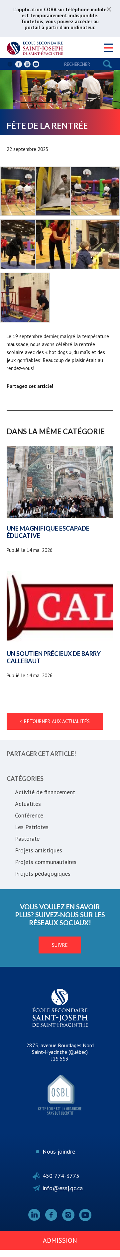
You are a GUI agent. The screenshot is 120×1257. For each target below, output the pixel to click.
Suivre (60, 945)
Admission (60, 1240)
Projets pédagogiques (42, 873)
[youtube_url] (36, 64)
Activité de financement (45, 792)
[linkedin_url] (10, 64)
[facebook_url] (18, 64)
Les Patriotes (32, 827)
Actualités (28, 804)
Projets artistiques (38, 850)
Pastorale (27, 838)
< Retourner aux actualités (55, 721)
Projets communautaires (45, 862)
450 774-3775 (61, 1176)
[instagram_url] (27, 64)
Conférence (29, 815)
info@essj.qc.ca (63, 1188)
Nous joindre (59, 1151)
